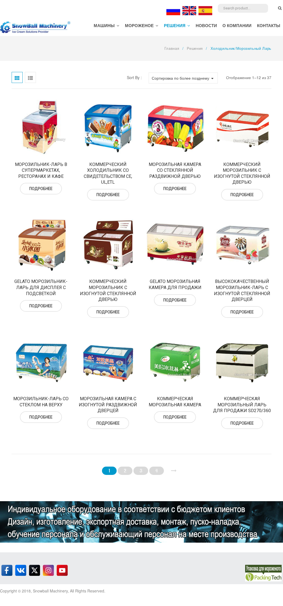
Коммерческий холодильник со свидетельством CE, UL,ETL (108, 173)
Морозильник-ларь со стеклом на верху (41, 401)
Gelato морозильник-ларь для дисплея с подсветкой (40, 287)
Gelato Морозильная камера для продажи (175, 284)
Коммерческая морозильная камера (175, 401)
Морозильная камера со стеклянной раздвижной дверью (175, 170)
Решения (195, 48)
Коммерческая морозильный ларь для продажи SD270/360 (242, 404)
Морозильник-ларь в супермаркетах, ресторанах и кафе (41, 170)
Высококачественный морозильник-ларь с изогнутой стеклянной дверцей (242, 290)
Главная (171, 48)
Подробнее (41, 188)
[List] (30, 77)
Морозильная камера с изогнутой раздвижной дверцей (108, 404)
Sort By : (134, 77)
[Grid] (17, 77)
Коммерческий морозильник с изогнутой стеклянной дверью (242, 173)
